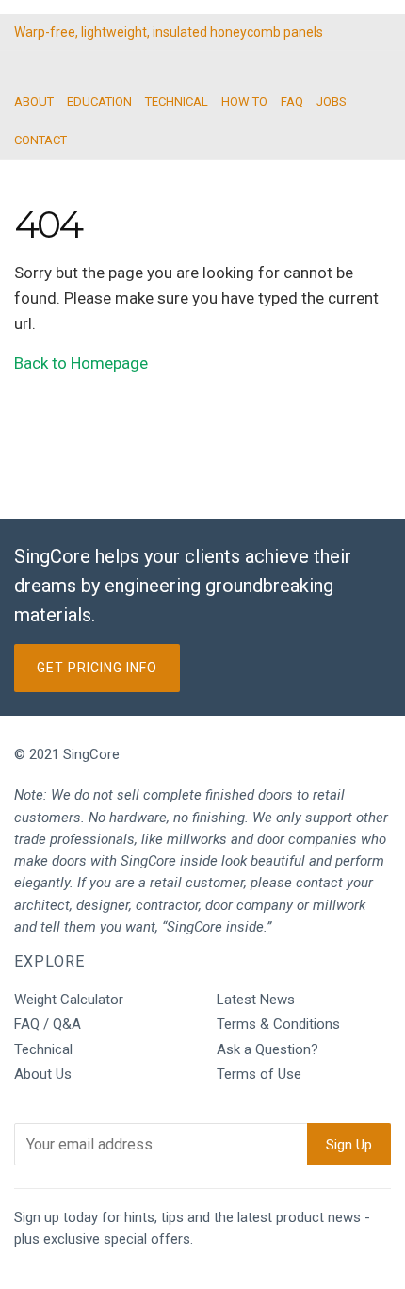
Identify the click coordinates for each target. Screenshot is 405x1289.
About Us (43, 1074)
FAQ (292, 101)
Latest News (256, 999)
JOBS (331, 101)
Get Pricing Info (97, 667)
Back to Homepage (81, 363)
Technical (43, 1049)
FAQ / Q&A (47, 1024)
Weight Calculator (68, 999)
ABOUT (34, 101)
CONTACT (40, 140)
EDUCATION (99, 101)
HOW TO (244, 101)
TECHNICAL (176, 101)
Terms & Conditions (278, 1024)
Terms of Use (259, 1074)
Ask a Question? (267, 1049)
